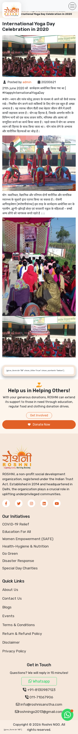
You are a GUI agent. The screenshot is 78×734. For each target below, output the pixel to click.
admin (27, 82)
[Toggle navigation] (72, 6)
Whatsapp (41, 681)
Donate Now (41, 424)
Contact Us (12, 598)
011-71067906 (41, 697)
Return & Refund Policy (22, 633)
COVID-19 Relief (15, 524)
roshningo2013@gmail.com (41, 711)
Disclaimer (11, 642)
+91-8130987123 (40, 690)
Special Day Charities (20, 568)
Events (8, 616)
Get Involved (39, 415)
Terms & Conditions (18, 625)
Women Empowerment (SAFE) (27, 539)
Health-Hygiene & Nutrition (25, 546)
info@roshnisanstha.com (41, 704)
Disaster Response (18, 561)
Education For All (16, 531)
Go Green (10, 553)
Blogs (7, 607)
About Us (10, 589)
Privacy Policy (14, 651)
